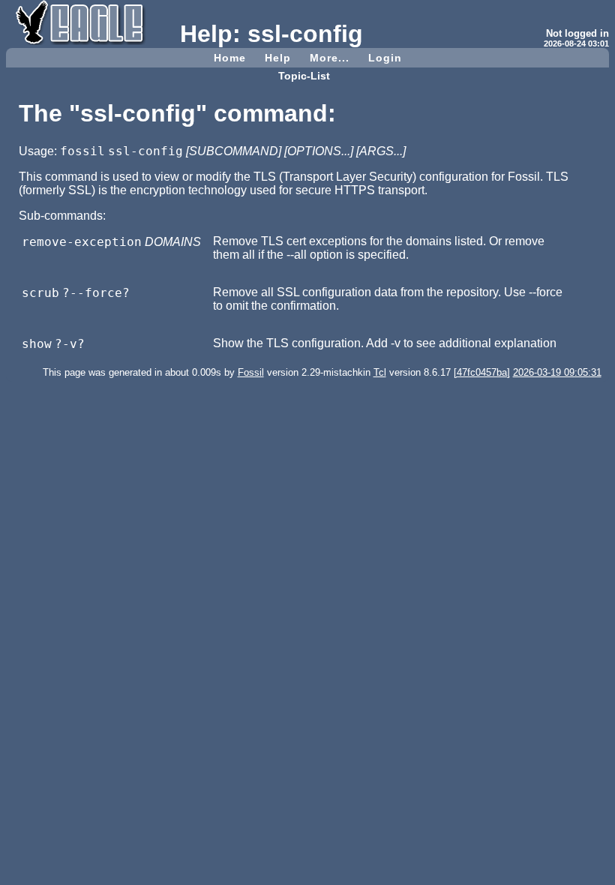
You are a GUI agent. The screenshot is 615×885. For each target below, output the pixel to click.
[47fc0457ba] (482, 372)
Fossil (251, 372)
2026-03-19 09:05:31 (557, 372)
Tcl (380, 372)
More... (330, 58)
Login (385, 58)
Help (278, 58)
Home (230, 58)
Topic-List (304, 76)
